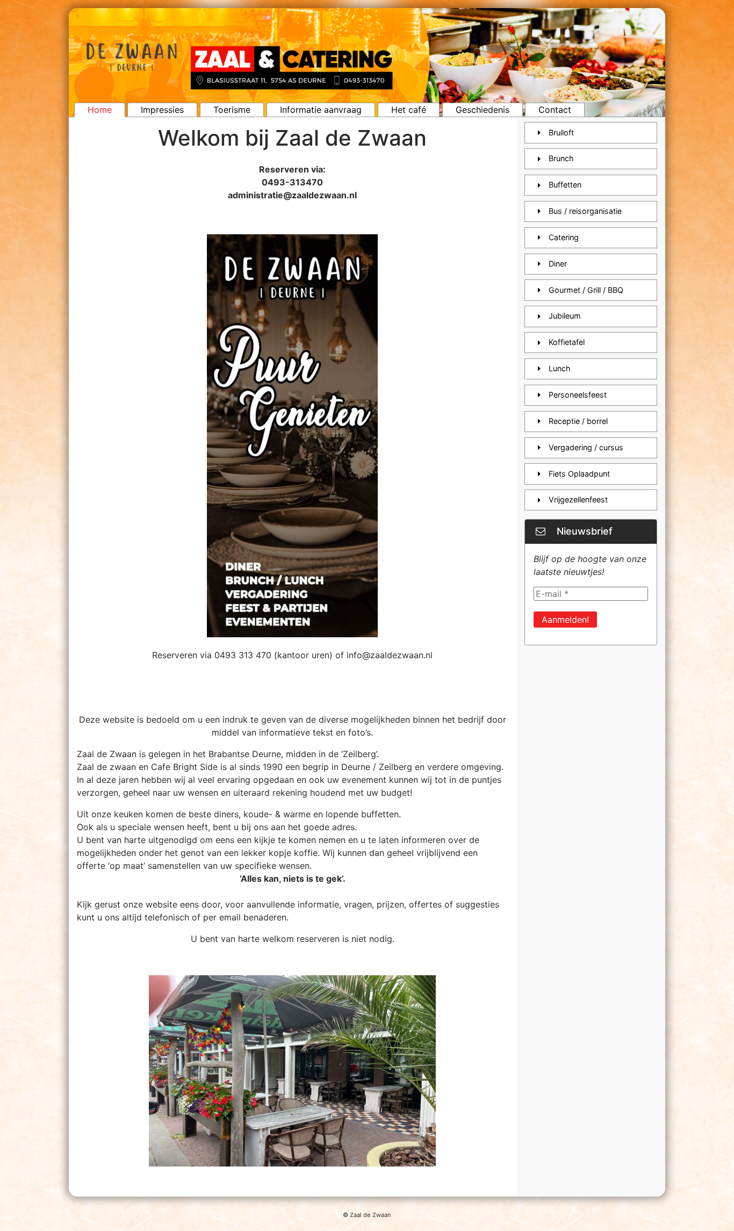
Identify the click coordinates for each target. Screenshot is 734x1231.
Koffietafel (567, 342)
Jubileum (565, 315)
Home (100, 109)
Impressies (162, 109)
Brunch (561, 158)
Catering (564, 237)
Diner (558, 263)
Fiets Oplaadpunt (579, 473)
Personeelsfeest (578, 394)
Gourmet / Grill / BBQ (586, 289)
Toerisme (231, 109)
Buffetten (565, 184)
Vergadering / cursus (586, 447)
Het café (408, 109)
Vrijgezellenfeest (578, 499)
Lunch (560, 368)
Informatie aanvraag (321, 109)
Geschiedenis (482, 109)
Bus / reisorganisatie (585, 210)
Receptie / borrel (578, 421)
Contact (554, 109)
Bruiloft (561, 132)
